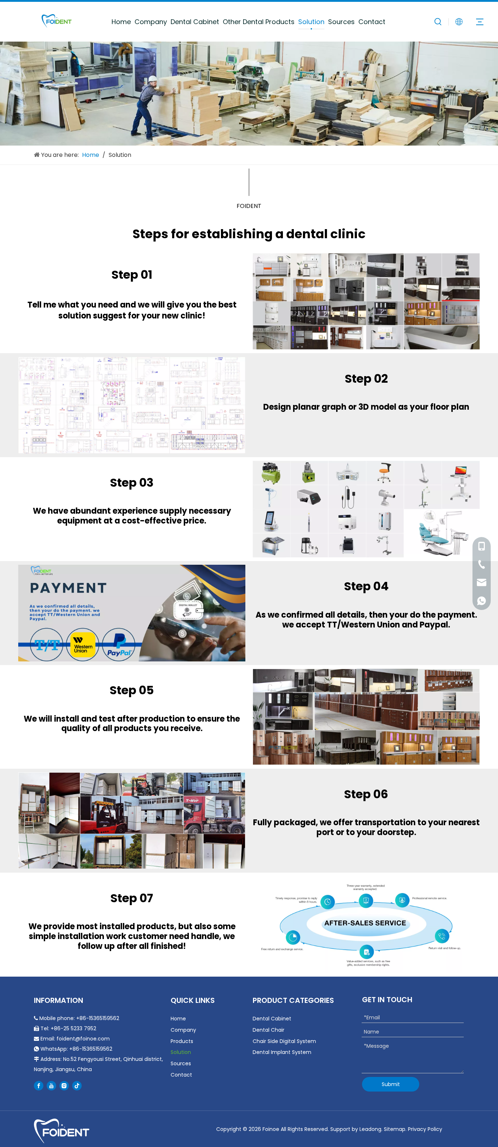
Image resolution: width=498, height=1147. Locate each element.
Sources (341, 21)
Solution (311, 21)
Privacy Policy (425, 1129)
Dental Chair (268, 1030)
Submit (391, 1084)
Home (121, 21)
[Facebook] (38, 1085)
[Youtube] (51, 1085)
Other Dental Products (259, 21)
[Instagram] (64, 1085)
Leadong (370, 1129)
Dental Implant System (282, 1052)
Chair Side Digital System (284, 1041)
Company (151, 21)
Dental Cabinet (195, 21)
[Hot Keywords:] (438, 21)
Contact (371, 21)
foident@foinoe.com (83, 1038)
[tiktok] (77, 1085)
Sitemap (394, 1129)
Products (182, 1041)
